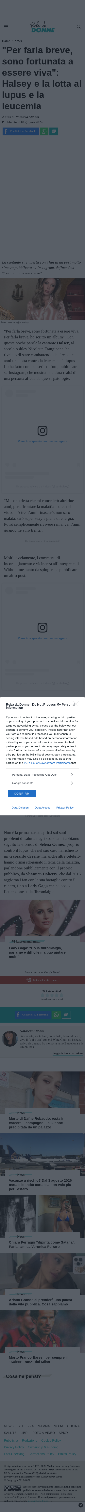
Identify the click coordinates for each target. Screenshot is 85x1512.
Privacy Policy (65, 807)
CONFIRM (22, 793)
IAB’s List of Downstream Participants (47, 762)
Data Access (42, 807)
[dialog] (42, 756)
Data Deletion (20, 807)
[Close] (77, 705)
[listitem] (42, 775)
